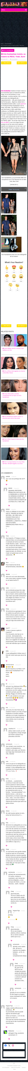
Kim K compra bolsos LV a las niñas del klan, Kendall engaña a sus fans (13, 462)
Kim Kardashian (8, 50)
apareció (23, 104)
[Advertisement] (14, 28)
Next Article (21, 62)
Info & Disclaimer (5, 1067)
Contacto (24, 1067)
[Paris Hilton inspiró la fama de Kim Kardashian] (14, 431)
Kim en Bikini (5, 122)
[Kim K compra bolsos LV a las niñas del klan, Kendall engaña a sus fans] (14, 454)
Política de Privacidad (15, 1067)
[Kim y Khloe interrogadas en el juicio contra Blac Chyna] (14, 363)
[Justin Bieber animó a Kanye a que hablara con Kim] (14, 340)
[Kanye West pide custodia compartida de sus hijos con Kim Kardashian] (14, 385)
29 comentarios (14, 59)
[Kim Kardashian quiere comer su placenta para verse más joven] (14, 408)
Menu (3, 10)
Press (14, 1069)
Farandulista (10, 1065)
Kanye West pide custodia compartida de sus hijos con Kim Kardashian (12, 395)
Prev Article (6, 62)
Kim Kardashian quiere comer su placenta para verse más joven (13, 417)
